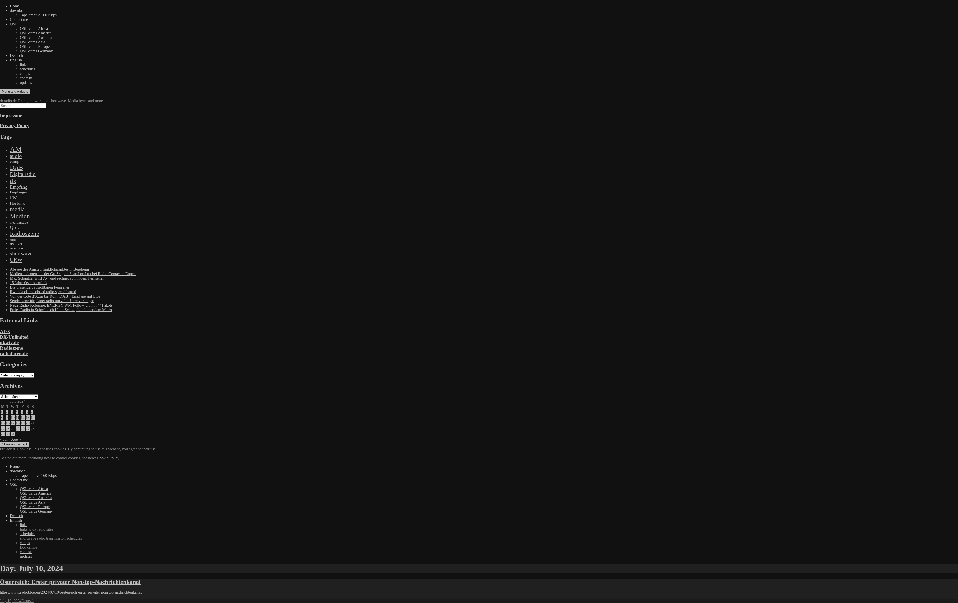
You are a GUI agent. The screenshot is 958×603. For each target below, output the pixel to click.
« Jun (4, 439)
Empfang (19, 187)
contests (26, 78)
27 (28, 428)
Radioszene (24, 233)
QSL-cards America (35, 33)
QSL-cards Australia (36, 37)
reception (16, 248)
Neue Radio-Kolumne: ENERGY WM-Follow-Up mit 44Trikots (61, 305)
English (16, 60)
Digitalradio (23, 174)
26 (23, 428)
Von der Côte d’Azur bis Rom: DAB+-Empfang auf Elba (55, 296)
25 (18, 428)
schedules (27, 69)
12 (23, 417)
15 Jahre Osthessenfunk (28, 283)
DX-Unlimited (14, 337)
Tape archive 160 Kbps (38, 15)
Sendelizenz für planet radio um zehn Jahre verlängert (52, 301)
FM (14, 197)
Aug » (16, 439)
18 (18, 423)
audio (16, 156)
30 (8, 434)
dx (13, 180)
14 (33, 417)
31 (13, 434)
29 (3, 434)
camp (14, 161)
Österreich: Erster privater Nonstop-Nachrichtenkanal (70, 582)
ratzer (13, 239)
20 (28, 423)
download (18, 10)
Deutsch (16, 55)
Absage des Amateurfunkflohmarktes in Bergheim (49, 269)
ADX (5, 331)
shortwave (21, 253)
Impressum (11, 115)
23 (8, 428)
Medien (20, 216)
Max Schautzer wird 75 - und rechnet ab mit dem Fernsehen (57, 278)
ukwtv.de (9, 342)
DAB (16, 167)
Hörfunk (17, 203)
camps (25, 73)
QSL (14, 24)
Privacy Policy (14, 125)
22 (3, 428)
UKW (16, 260)
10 (13, 417)
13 (28, 417)
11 (17, 417)
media (17, 209)
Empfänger (18, 192)
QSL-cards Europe (35, 46)
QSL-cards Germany (36, 51)
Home (15, 6)
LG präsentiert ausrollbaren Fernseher (39, 287)
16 (8, 423)
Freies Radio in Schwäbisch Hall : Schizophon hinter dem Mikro (61, 310)
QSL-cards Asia (32, 42)
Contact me (19, 19)
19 (23, 423)
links (23, 64)
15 (3, 423)
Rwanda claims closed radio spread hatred (43, 292)
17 (13, 423)
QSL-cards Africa (34, 28)
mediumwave (19, 222)
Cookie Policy (108, 458)
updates (26, 82)
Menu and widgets (15, 91)
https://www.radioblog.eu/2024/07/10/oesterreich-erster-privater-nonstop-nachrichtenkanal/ (71, 592)
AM (16, 149)
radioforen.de (14, 353)
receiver (16, 244)
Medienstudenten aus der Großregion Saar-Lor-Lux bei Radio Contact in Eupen (73, 274)
